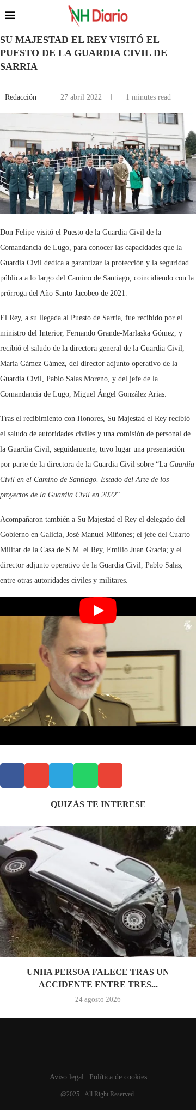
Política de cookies (118, 1077)
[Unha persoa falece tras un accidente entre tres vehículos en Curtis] (98, 891)
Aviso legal (67, 1077)
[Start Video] (98, 671)
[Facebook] (95, 1039)
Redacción (22, 97)
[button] (12, 775)
